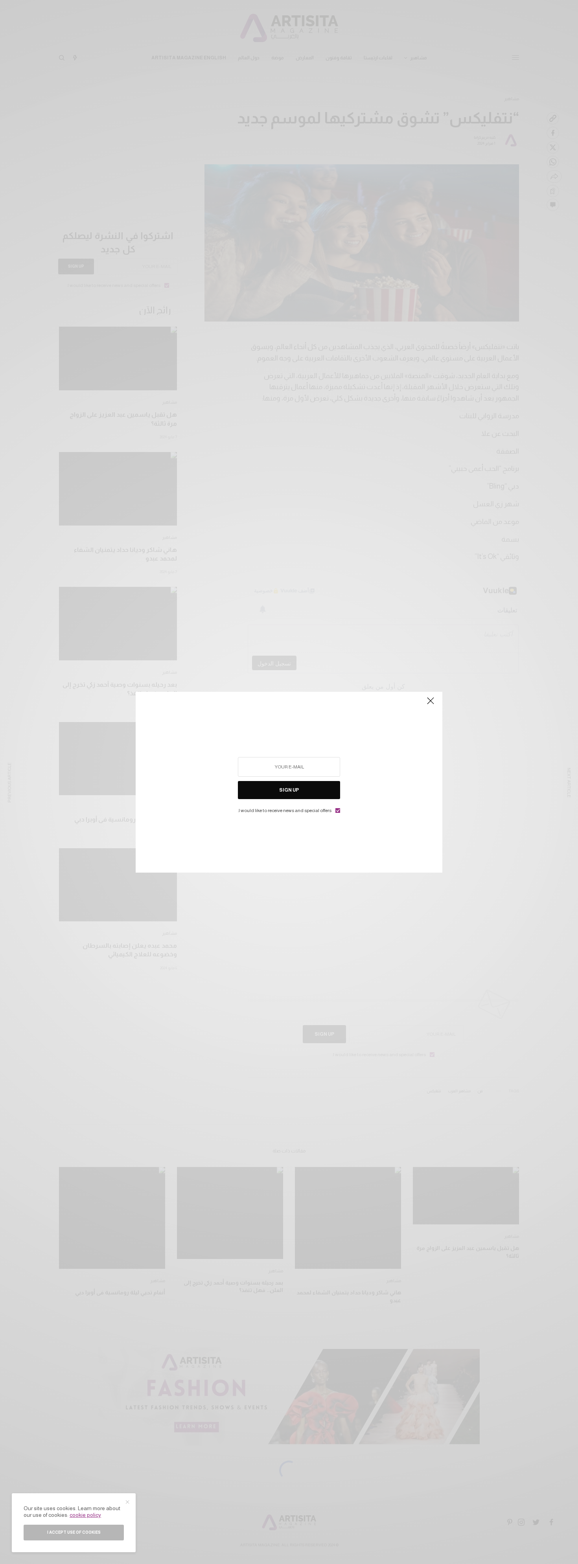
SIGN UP (289, 790)
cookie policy (85, 1515)
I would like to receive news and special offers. (284, 810)
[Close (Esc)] (430, 704)
